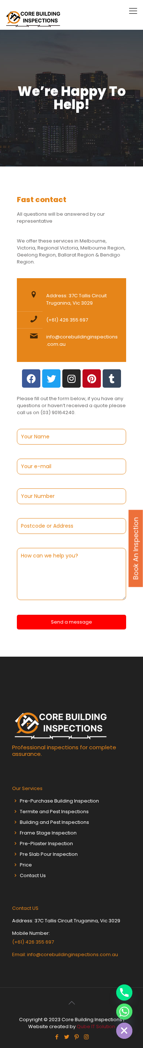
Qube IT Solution (96, 1026)
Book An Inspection (135, 548)
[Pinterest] (91, 378)
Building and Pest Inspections (54, 822)
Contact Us (33, 875)
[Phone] (124, 992)
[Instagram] (71, 378)
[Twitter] (51, 378)
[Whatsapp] (124, 1012)
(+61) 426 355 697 (67, 319)
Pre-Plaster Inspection (46, 843)
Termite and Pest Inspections (54, 811)
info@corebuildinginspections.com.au (72, 954)
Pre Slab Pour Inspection (49, 854)
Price (26, 864)
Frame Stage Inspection (48, 832)
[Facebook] (31, 378)
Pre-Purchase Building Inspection (59, 800)
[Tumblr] (112, 378)
